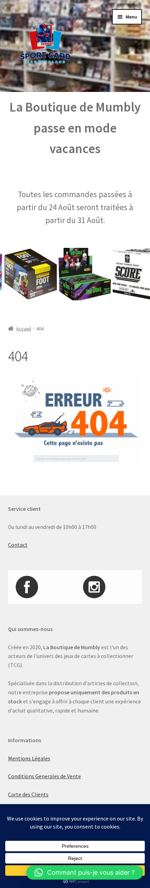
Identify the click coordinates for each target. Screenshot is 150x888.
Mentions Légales (29, 758)
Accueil (23, 328)
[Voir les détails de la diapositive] (80, 274)
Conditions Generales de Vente (44, 776)
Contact (18, 544)
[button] (84, 873)
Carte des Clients (28, 794)
